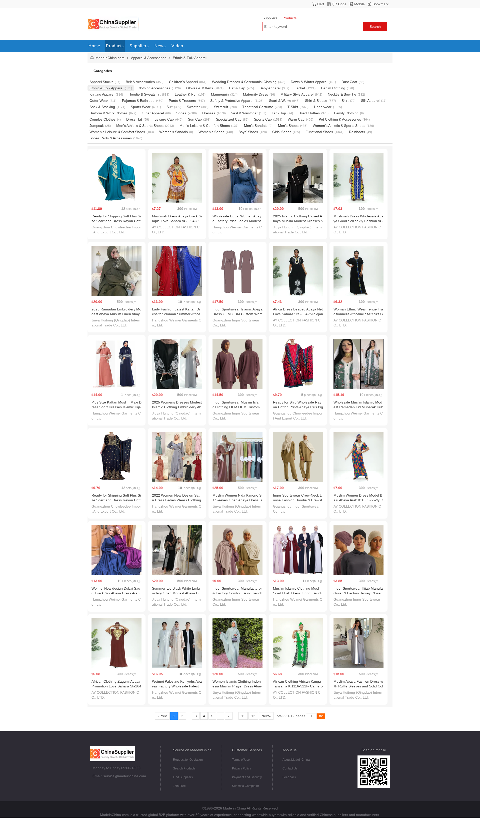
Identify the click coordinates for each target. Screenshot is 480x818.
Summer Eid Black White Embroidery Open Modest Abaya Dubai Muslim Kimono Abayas (176, 593)
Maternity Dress (255, 94)
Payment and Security (247, 777)
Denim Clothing (333, 88)
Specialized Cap (229, 119)
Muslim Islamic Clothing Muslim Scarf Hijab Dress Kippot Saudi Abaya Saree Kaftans (297, 593)
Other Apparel (153, 113)
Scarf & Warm (280, 101)
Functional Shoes (319, 132)
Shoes (181, 113)
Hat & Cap (237, 88)
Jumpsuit (97, 126)
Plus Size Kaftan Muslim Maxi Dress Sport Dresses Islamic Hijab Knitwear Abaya (117, 407)
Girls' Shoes (281, 132)
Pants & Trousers (182, 101)
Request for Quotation (188, 759)
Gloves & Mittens (199, 88)
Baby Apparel (270, 88)
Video (177, 46)
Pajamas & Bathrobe (138, 101)
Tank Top (279, 113)
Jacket (300, 88)
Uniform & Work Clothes (109, 113)
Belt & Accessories (140, 82)
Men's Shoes (288, 126)
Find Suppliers (183, 777)
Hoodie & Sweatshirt (144, 94)
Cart (320, 4)
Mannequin (220, 94)
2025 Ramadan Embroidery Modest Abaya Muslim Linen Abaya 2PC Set (116, 314)
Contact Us (290, 768)
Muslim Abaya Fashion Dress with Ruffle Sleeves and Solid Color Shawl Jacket (358, 686)
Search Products (184, 768)
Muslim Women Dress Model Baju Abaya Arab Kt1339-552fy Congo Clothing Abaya (358, 500)
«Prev (162, 716)
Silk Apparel (370, 101)
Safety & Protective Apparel (231, 101)
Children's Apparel (183, 82)
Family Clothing (346, 113)
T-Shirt (293, 107)
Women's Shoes (211, 132)
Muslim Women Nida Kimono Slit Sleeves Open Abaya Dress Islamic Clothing (237, 500)
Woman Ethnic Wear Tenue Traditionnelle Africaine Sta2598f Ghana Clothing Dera (358, 314)
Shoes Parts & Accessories (111, 138)
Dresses (208, 113)
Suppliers (269, 18)
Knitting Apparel (102, 94)
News (160, 46)
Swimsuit (221, 107)
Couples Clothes (103, 119)
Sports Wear (140, 107)
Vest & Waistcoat (244, 113)
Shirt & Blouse (316, 101)
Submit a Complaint (245, 786)
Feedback (289, 777)
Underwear (323, 107)
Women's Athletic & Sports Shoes (339, 126)
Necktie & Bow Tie (342, 94)
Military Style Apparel (297, 94)
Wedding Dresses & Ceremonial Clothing (244, 82)
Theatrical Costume (257, 107)
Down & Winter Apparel (309, 82)
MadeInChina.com (110, 58)
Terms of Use (241, 759)
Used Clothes (309, 113)
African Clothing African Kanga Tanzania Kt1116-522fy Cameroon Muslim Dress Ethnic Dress (298, 686)
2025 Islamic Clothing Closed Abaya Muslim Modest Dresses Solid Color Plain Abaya (298, 221)
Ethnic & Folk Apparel (189, 58)
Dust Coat (349, 82)
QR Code (339, 4)
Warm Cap (296, 119)
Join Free (179, 786)
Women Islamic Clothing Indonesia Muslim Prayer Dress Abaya (237, 686)
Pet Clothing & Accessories (340, 119)
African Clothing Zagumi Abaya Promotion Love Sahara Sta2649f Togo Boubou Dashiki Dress (116, 686)
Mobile (359, 4)
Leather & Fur (186, 94)
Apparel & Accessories (148, 58)
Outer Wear (99, 101)
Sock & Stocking (102, 107)
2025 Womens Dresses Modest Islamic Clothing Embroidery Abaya (177, 407)
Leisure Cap (164, 119)
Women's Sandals (173, 132)
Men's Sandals (255, 126)
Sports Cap (263, 119)
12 (253, 716)
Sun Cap (195, 119)
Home (94, 46)
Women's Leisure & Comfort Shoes (117, 132)
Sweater (193, 107)
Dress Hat (134, 119)
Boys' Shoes (248, 132)
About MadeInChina (296, 759)
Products (289, 18)
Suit (169, 107)
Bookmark (380, 4)
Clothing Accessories (154, 88)
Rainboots (357, 132)
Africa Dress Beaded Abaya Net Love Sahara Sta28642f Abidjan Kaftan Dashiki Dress (298, 314)
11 (243, 716)
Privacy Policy (241, 768)
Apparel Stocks (101, 82)
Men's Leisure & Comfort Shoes (205, 126)
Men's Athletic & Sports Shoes (140, 126)
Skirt (345, 101)
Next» (266, 716)
